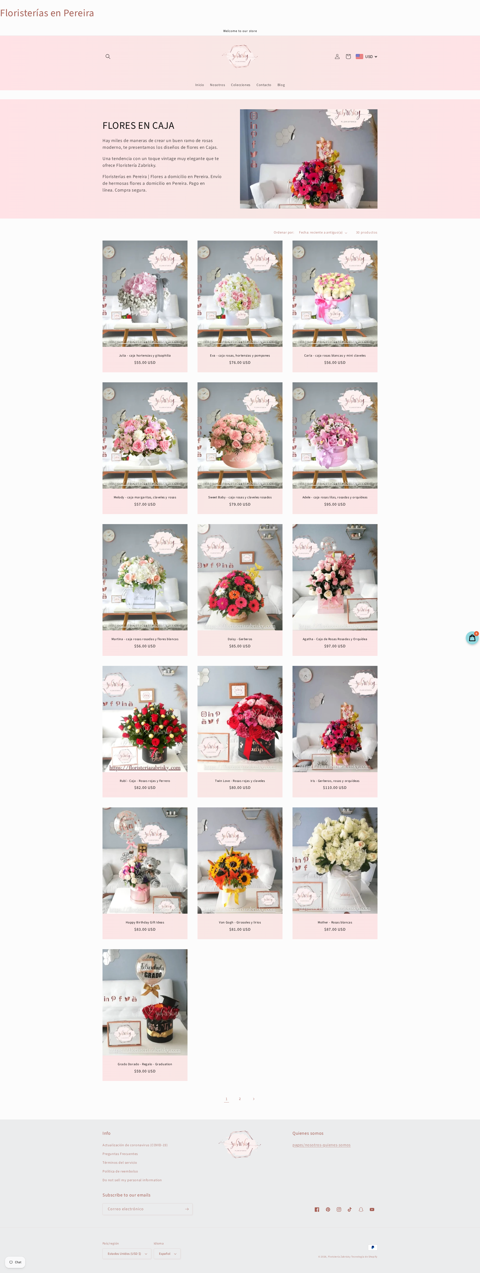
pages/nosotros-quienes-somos (321, 1145)
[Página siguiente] (253, 1098)
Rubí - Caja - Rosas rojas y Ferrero (145, 781)
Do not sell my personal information (132, 1180)
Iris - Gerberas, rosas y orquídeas (335, 781)
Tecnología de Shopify (364, 1256)
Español (164, 1253)
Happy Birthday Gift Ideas (145, 922)
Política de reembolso (120, 1171)
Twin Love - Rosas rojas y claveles (240, 781)
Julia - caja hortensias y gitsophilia (145, 356)
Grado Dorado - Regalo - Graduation (145, 1064)
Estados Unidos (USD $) (124, 1253)
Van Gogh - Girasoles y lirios (240, 922)
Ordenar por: (284, 232)
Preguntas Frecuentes (120, 1153)
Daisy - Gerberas (240, 639)
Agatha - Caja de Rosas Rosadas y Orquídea (335, 639)
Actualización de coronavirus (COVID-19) (135, 1145)
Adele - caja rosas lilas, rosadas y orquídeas (335, 497)
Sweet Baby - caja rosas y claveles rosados (240, 497)
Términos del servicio (119, 1162)
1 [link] (227, 1099)
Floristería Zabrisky (339, 1256)
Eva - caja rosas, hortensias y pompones (240, 356)
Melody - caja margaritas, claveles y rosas (145, 497)
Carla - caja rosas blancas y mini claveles (335, 356)
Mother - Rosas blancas (335, 922)
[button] (108, 56)
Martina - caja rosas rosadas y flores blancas (145, 639)
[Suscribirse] (186, 1209)
